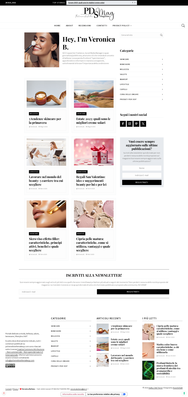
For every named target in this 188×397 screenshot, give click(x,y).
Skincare (81, 113)
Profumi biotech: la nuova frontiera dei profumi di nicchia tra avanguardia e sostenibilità (168, 368)
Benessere (81, 172)
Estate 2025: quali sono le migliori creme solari (86, 3)
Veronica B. (33, 127)
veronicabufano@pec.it (78, 389)
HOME (57, 25)
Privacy (15, 389)
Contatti (102, 25)
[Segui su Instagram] (130, 124)
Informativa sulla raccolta (73, 394)
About (69, 25)
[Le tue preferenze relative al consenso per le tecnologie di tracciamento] (184, 393)
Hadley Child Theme (156, 388)
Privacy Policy (121, 25)
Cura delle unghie (129, 94)
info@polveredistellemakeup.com (19, 360)
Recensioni (85, 25)
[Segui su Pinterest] (136, 124)
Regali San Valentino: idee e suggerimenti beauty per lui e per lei (91, 180)
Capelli (123, 89)
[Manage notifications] (4, 393)
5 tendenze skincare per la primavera (45, 121)
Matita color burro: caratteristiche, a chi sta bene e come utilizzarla (168, 348)
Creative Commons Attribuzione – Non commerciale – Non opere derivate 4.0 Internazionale (24, 352)
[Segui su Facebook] (123, 124)
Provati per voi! (128, 99)
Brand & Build (178, 388)
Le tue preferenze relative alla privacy (103, 394)
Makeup (80, 233)
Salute (123, 74)
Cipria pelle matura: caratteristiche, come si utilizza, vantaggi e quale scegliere (93, 244)
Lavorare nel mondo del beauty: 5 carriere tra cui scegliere (46, 180)
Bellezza (34, 113)
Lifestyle (34, 172)
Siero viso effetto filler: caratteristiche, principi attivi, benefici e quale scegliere (45, 244)
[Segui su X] (143, 124)
